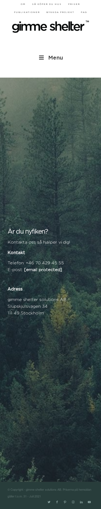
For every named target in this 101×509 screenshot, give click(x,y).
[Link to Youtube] (89, 502)
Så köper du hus (47, 4)
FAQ (84, 12)
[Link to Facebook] (57, 502)
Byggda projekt (60, 12)
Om (23, 4)
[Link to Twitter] (49, 502)
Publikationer (27, 12)
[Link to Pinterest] (65, 502)
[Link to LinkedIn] (81, 502)
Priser (74, 4)
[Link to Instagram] (73, 502)
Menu (55, 58)
